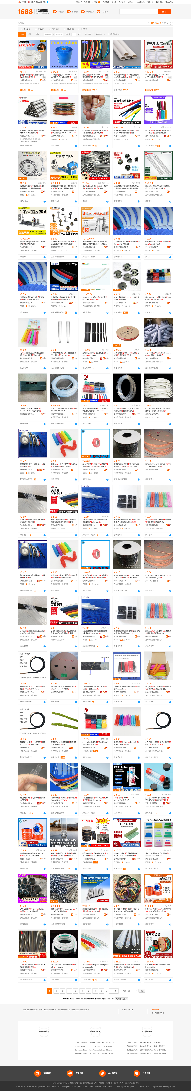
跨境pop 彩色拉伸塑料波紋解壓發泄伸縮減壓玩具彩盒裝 (158, 688)
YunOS (119, 1087)
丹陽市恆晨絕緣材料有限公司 (27, 80)
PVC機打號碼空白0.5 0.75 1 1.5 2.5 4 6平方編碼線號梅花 (157, 76)
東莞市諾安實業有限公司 (27, 414)
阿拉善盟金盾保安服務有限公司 (137, 1054)
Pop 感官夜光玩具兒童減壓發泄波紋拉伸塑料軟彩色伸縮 (32, 354)
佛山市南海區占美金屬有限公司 (27, 136)
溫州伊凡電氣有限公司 (121, 358)
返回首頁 (111, 999)
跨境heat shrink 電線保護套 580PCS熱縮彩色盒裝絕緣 (158, 298)
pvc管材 (117, 83)
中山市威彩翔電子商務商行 (152, 247)
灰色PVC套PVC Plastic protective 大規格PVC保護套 (158, 354)
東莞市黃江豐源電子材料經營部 (121, 136)
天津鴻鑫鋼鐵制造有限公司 (90, 191)
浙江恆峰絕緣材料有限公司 (121, 859)
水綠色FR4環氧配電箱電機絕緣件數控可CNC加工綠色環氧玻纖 (126, 855)
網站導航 (135, 1083)
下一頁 (113, 991)
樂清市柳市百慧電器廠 (152, 970)
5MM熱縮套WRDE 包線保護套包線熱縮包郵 (126, 354)
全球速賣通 (56, 1087)
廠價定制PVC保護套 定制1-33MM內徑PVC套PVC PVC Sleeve (126, 465)
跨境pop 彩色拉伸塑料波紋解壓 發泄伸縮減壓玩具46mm (64, 465)
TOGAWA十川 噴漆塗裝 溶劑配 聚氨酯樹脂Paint (95, 298)
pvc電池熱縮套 (72, 83)
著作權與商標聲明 (82, 1083)
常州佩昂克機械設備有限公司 (137, 1043)
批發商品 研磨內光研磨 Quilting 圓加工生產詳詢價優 (32, 910)
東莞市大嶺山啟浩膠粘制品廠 (121, 191)
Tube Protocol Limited (82, 1050)
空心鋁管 (23, 139)
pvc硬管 (129, 83)
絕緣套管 (23, 83)
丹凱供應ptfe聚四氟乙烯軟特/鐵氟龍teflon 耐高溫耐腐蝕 (32, 298)
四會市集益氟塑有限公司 (90, 136)
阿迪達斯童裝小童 (160, 1054)
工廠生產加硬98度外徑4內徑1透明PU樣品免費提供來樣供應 (32, 855)
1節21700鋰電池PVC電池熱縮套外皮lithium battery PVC (157, 855)
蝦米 (104, 1087)
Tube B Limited (107, 1050)
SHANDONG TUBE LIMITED (112, 1043)
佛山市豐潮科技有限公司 (58, 191)
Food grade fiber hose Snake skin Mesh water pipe (64, 966)
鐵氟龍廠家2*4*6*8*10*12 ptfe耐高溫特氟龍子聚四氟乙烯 (95, 76)
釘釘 (152, 1087)
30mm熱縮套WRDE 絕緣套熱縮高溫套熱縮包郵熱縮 (95, 465)
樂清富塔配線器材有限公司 (152, 80)
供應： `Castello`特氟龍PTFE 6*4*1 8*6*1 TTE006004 (64, 410)
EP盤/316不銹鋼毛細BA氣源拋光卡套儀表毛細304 (32, 966)
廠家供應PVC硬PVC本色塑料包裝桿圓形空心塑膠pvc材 (126, 76)
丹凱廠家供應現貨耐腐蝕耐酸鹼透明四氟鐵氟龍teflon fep (95, 521)
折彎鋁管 (29, 139)
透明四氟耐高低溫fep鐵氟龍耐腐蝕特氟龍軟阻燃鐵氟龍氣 (126, 410)
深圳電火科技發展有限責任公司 (152, 859)
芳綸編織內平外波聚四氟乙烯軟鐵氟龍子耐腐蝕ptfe (95, 688)
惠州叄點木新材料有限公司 (152, 303)
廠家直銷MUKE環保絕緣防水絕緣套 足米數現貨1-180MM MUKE (64, 132)
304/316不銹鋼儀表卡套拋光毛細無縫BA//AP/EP (95, 910)
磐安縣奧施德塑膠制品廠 (27, 358)
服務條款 (101, 1083)
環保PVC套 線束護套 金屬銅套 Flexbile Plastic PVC (64, 799)
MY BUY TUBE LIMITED (111, 1054)
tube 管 (131, 1010)
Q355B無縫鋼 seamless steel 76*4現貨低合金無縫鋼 (64, 910)
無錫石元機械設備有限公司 (90, 303)
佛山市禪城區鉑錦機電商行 (58, 414)
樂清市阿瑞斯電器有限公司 (121, 692)
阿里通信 (126, 1087)
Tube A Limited (107, 1046)
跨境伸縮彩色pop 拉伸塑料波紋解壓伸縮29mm (127, 743)
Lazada (172, 1087)
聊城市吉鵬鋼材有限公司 (58, 914)
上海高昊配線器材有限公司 (121, 914)
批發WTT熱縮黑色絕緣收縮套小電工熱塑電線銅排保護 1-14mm (95, 855)
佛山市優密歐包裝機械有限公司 (90, 247)
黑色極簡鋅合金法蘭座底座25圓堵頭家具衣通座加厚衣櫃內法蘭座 (63, 243)
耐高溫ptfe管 (98, 83)
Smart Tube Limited (81, 1054)
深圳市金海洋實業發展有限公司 (58, 80)
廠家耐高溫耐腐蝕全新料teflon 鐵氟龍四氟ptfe (32, 465)
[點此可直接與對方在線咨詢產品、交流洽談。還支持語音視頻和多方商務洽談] (76, 146)
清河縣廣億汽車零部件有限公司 (137, 1046)
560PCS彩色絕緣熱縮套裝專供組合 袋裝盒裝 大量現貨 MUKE (95, 410)
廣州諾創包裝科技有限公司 (152, 191)
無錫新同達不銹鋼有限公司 (27, 970)
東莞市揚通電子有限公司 (121, 303)
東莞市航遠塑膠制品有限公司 (152, 803)
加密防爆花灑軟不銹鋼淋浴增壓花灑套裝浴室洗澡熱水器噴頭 (32, 187)
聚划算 (74, 1087)
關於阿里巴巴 (118, 1083)
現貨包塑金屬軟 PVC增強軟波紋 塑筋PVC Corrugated (95, 799)
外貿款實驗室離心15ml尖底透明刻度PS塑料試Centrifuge (63, 354)
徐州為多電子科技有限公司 (149, 1046)
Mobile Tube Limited (95, 1050)
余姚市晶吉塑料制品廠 (121, 80)
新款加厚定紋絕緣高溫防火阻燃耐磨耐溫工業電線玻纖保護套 (157, 410)
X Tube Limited (80, 1046)
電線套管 (29, 83)
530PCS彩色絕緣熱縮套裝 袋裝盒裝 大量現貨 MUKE (95, 743)
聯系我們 (128, 1083)
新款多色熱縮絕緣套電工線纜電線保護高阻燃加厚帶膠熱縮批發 (63, 521)
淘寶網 (63, 1087)
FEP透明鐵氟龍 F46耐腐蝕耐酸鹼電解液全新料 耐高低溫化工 (127, 966)
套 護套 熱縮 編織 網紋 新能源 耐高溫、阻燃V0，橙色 (126, 910)
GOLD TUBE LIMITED (83, 1043)
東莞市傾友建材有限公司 (90, 914)
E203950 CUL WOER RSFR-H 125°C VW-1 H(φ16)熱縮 (158, 465)
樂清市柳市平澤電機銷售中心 (150, 1043)
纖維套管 (36, 83)
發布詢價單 (155, 1010)
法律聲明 (93, 1083)
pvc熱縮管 (54, 83)
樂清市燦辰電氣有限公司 (90, 358)
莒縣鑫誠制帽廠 (132, 1050)
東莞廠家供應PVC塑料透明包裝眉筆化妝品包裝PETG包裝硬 (157, 799)
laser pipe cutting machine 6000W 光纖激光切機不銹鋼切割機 (32, 243)
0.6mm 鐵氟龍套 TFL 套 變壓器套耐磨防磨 (126, 298)
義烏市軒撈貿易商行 (121, 247)
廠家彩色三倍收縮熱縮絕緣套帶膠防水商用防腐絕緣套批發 (126, 132)
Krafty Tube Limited (95, 1043)
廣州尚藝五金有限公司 (58, 247)
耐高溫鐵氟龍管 (88, 83)
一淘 (79, 1087)
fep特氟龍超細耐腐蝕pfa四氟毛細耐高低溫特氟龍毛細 (32, 521)
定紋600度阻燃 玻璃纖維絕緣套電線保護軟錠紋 (32, 76)
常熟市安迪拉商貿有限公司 (149, 1050)
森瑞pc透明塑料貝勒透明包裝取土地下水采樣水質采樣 (63, 855)
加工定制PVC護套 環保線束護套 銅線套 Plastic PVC (158, 743)
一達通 (165, 1087)
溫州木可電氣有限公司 (58, 136)
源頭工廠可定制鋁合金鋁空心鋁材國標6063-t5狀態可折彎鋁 (32, 132)
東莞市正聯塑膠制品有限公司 (27, 859)
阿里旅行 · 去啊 (88, 1087)
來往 (147, 1087)
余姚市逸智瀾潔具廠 (27, 191)
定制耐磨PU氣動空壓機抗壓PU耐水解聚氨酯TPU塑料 (158, 910)
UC (137, 1087)
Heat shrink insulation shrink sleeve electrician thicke (158, 966)
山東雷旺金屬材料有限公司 (27, 914)
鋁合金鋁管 (37, 139)
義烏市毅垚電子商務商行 (27, 303)
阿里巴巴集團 (20, 1087)
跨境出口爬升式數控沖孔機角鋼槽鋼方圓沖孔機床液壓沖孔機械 (63, 187)
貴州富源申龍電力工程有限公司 (165, 1050)
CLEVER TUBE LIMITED (97, 1046)
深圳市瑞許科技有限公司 (121, 970)
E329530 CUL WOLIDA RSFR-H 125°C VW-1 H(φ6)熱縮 (63, 688)
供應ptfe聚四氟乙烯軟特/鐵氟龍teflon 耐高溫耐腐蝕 (127, 243)
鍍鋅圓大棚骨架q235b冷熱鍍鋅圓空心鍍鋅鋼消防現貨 (95, 187)
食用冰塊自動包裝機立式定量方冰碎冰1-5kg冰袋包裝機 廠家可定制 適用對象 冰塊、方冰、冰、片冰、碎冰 (95, 243)
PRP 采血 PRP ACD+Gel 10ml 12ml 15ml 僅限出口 (126, 799)
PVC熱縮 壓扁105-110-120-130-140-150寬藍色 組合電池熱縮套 (64, 76)
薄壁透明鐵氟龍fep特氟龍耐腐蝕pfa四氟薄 (32, 799)
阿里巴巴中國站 (44, 1087)
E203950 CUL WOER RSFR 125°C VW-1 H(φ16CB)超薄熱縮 (32, 410)
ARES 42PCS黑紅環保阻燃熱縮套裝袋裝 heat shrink (127, 688)
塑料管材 (123, 83)
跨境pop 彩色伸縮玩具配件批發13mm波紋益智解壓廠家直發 (158, 132)
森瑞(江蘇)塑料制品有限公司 (58, 859)
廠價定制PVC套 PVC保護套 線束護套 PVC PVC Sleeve (32, 688)
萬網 (132, 1087)
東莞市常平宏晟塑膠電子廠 (152, 914)
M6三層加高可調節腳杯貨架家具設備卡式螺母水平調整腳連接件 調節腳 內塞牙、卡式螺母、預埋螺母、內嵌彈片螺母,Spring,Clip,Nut (127, 187)
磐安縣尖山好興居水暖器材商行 (121, 748)
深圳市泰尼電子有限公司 (152, 358)
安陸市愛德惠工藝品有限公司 (164, 1046)
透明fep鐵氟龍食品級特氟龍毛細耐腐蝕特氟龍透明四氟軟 (95, 132)
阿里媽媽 (98, 1087)
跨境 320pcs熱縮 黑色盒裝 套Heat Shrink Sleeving (95, 354)
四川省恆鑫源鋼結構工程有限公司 (152, 1054)
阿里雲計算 (111, 1087)
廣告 (44, 77)
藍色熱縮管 (62, 83)
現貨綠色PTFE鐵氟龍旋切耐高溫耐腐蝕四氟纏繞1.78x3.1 (64, 743)
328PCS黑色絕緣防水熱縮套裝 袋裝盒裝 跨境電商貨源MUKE (127, 521)
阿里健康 (158, 1087)
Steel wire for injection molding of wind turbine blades (95, 966)
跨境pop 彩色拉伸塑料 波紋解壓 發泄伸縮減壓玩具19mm (158, 521)
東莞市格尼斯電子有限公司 (90, 80)
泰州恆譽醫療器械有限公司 (121, 803)
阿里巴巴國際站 (32, 1087)
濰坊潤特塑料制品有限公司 (58, 970)
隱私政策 (109, 1083)
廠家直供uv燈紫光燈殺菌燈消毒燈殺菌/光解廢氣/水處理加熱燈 (157, 187)
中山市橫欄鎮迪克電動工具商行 (90, 859)
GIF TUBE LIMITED (95, 1054)
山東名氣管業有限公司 (90, 970)
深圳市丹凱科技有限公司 (58, 303)
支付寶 (142, 1087)
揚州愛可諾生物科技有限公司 (58, 358)
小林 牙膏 (157, 1043)
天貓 (68, 1087)
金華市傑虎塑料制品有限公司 (152, 136)
